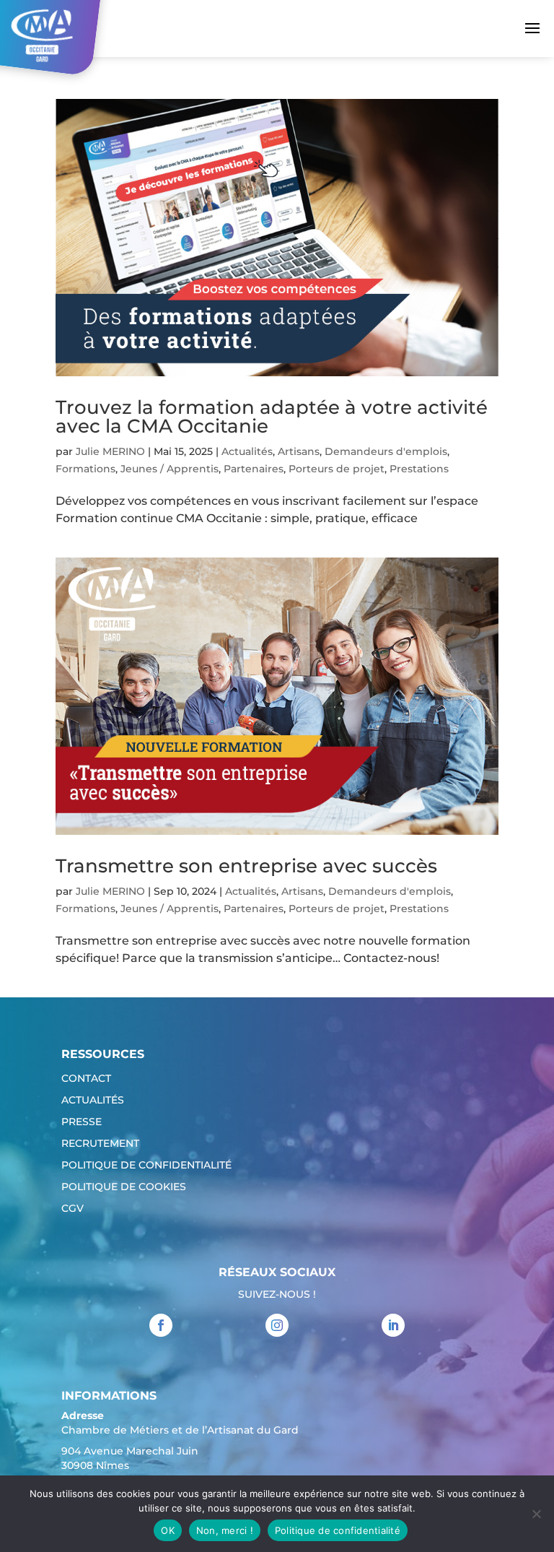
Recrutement (100, 1144)
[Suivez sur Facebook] (160, 1325)
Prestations (419, 468)
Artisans (299, 451)
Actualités (247, 451)
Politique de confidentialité (146, 1165)
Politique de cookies (123, 1187)
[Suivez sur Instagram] (277, 1325)
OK (168, 1530)
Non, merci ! (224, 1530)
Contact (86, 1079)
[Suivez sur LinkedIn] (393, 1325)
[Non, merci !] (536, 1514)
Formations (85, 468)
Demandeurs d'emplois (386, 451)
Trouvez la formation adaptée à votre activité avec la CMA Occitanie (272, 417)
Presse (81, 1122)
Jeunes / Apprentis (169, 468)
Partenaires (253, 468)
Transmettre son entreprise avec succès (246, 865)
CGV (72, 1209)
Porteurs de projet (336, 468)
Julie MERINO (110, 451)
